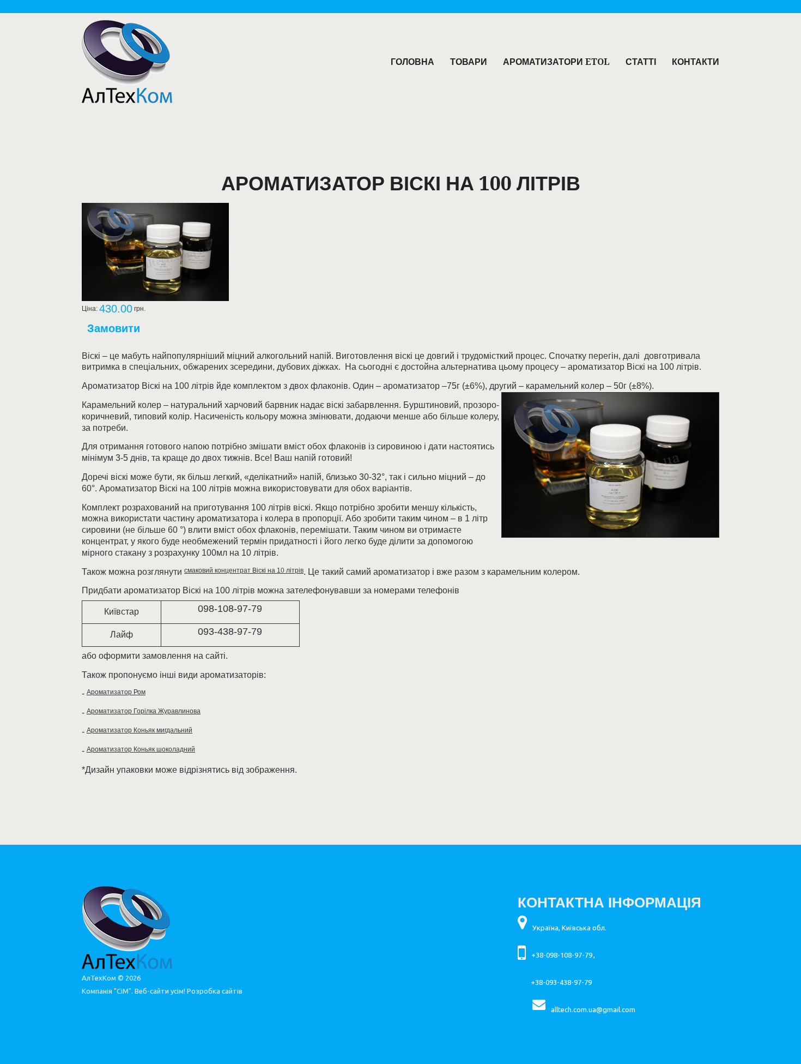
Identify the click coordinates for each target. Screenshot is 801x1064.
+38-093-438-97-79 (561, 982)
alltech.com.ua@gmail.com (593, 1009)
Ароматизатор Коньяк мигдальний (139, 730)
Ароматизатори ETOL (556, 62)
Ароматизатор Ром (116, 692)
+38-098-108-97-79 (561, 955)
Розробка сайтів (214, 991)
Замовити (113, 328)
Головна (412, 62)
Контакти (695, 62)
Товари (468, 62)
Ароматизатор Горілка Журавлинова (144, 711)
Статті (641, 62)
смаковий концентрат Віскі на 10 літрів (244, 570)
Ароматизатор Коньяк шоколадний (141, 749)
